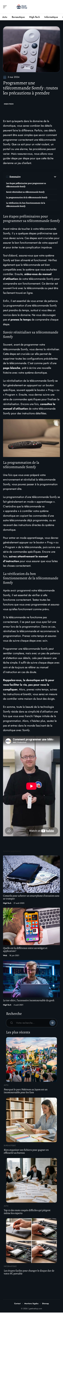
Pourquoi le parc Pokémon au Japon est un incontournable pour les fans (25, 1091)
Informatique (10, 1266)
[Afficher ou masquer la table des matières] (39, 177)
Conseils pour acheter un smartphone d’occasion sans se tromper (31, 897)
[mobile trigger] (5, 7)
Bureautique (10, 1145)
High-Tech (8, 104)
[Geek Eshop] (22, 7)
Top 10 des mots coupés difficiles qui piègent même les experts (27, 1212)
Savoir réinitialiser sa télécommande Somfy (25, 192)
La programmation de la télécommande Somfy (26, 197)
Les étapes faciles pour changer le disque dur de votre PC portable (29, 1272)
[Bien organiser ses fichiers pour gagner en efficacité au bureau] (31, 1120)
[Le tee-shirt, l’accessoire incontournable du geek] (31, 979)
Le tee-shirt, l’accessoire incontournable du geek (28, 1000)
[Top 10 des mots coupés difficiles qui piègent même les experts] (31, 1180)
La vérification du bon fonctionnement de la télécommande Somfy (25, 204)
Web (5, 955)
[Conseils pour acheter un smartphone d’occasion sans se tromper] (31, 874)
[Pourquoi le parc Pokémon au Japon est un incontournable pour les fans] (31, 1059)
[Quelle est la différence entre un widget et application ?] (31, 926)
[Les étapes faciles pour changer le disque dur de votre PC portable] (31, 1240)
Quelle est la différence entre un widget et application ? (25, 949)
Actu (6, 1085)
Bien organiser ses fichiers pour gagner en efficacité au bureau (26, 1151)
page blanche (11, 368)
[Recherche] (58, 7)
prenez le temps (21, 320)
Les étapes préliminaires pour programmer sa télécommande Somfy (26, 185)
